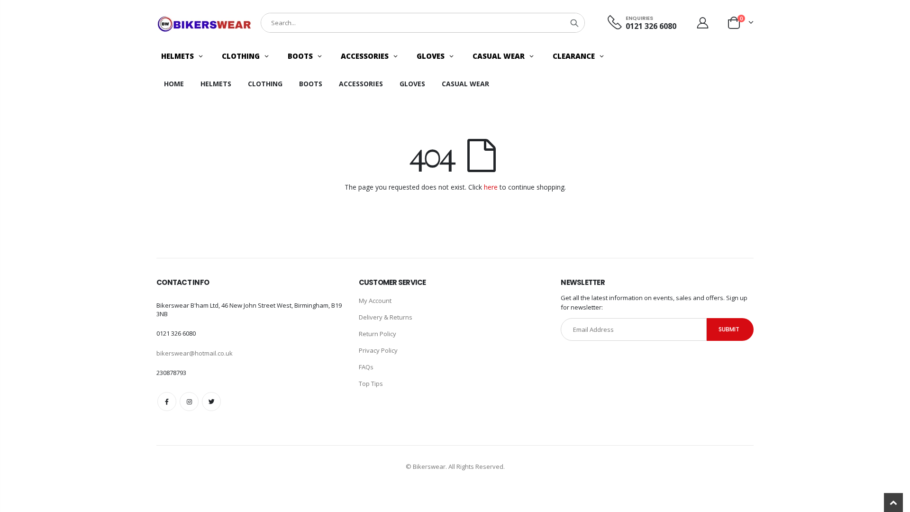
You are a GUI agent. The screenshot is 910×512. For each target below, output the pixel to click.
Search (574, 22)
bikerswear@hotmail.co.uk (194, 353)
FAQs (366, 367)
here (491, 187)
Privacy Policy (378, 350)
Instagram (189, 401)
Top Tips (371, 383)
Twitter (211, 401)
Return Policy (377, 333)
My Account (375, 300)
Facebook (166, 401)
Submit (729, 329)
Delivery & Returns (385, 317)
